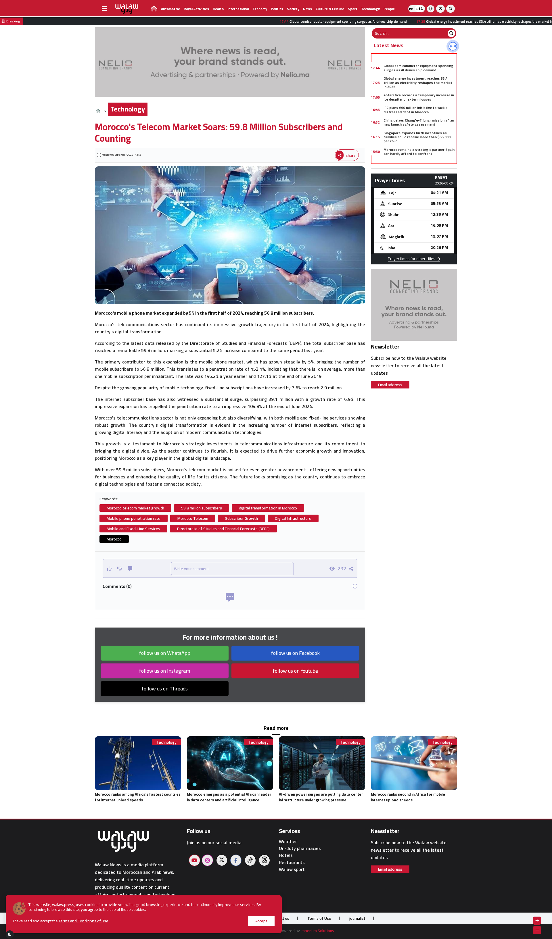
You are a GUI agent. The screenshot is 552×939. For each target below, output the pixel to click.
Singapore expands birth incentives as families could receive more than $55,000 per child (417, 137)
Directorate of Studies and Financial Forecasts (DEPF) (223, 528)
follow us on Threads (165, 688)
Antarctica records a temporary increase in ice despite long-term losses (419, 97)
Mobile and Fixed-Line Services (133, 528)
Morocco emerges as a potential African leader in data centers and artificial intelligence (229, 797)
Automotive (170, 8)
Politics (277, 8)
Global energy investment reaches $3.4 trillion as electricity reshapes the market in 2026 (418, 82)
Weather (288, 841)
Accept (261, 921)
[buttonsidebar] (104, 8)
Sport (352, 8)
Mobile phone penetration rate (133, 518)
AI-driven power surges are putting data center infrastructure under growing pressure (321, 797)
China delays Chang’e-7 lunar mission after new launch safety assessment (419, 122)
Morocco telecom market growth (135, 508)
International (238, 8)
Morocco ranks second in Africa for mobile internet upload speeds (408, 797)
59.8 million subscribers (201, 508)
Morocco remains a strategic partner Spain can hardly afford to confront (419, 151)
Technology (370, 8)
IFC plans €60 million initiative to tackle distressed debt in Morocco (415, 109)
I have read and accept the (60, 921)
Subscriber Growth (241, 518)
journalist (357, 918)
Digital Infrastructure (293, 518)
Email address (390, 384)
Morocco (114, 539)
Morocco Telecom (192, 518)
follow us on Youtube (295, 671)
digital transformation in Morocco (268, 508)
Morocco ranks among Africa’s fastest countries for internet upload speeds (138, 797)
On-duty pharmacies (300, 848)
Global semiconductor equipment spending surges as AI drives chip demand (418, 67)
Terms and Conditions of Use (83, 921)
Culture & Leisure (330, 8)
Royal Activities (196, 8)
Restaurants (292, 862)
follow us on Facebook (295, 653)
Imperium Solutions (317, 930)
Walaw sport (292, 869)
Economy (260, 8)
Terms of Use (319, 918)
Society (293, 8)
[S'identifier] (440, 9)
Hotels (286, 855)
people (389, 8)
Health (218, 8)
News (307, 8)
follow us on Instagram (164, 671)
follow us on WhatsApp (164, 653)
